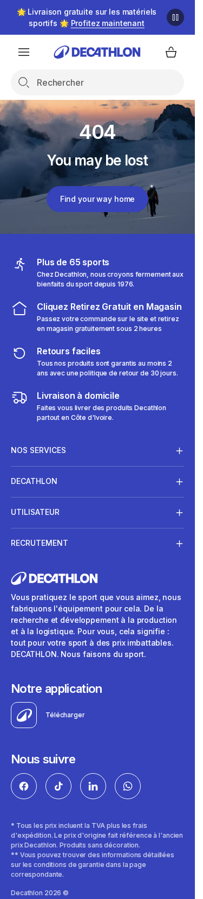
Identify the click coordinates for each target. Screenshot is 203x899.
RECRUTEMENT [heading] (39, 542)
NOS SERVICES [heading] (38, 450)
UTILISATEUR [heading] (35, 512)
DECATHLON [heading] (34, 481)
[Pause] (175, 17)
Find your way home (97, 198)
